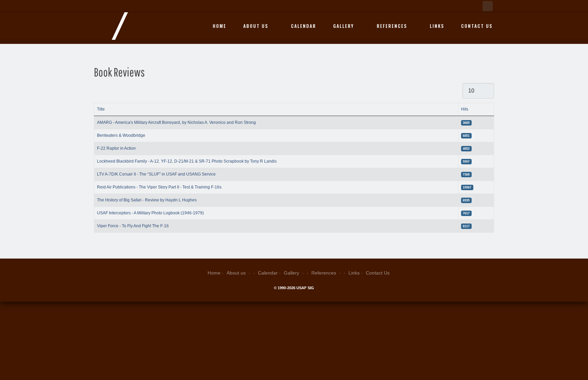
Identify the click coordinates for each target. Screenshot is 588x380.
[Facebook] (488, 6)
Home (219, 25)
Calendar (303, 25)
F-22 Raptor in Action (116, 148)
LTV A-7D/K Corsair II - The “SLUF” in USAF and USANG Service (156, 174)
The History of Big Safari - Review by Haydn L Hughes (147, 200)
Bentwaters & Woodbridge (121, 135)
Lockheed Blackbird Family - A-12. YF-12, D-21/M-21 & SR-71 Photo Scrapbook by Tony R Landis (187, 161)
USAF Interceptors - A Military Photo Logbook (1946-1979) (150, 213)
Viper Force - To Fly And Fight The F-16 (133, 226)
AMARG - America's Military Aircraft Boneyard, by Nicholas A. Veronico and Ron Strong (176, 122)
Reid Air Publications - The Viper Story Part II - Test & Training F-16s (159, 187)
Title (101, 109)
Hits (464, 109)
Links (437, 25)
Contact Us (476, 25)
